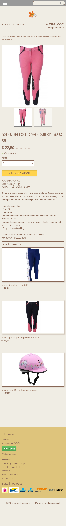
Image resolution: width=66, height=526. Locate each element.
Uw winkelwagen (54, 24)
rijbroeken (15, 36)
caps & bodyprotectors (12, 467)
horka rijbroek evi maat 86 (15, 285)
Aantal (5, 158)
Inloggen (6, 24)
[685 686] (33, 76)
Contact (5, 439)
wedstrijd (6, 471)
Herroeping (9, 448)
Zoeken (61, 3)
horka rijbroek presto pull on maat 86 (20, 337)
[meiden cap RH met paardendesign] (33, 369)
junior (26, 36)
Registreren (18, 24)
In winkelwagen (20, 173)
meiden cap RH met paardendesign (20, 390)
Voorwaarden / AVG (11, 443)
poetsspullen (7, 478)
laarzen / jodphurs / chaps (14, 463)
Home (5, 36)
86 (32, 36)
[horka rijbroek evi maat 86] (33, 264)
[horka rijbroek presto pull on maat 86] (33, 317)
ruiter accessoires (10, 474)
